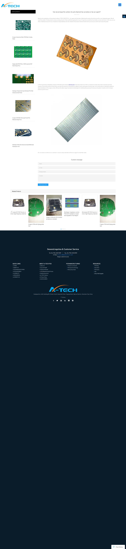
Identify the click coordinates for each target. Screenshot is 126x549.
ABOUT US (60, 4)
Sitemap (63, 297)
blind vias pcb (71, 84)
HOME (54, 4)
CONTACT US (112, 4)
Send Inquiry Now (43, 184)
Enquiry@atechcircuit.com (65, 255)
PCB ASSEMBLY (84, 4)
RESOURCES (103, 4)
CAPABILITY (94, 4)
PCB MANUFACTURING (71, 4)
